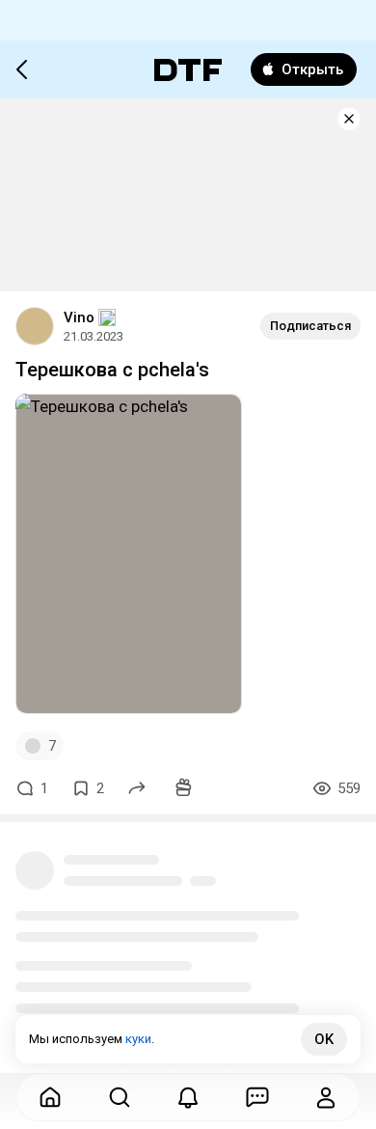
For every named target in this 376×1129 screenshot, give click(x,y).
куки (138, 1039)
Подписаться (310, 325)
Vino (79, 317)
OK (324, 1039)
